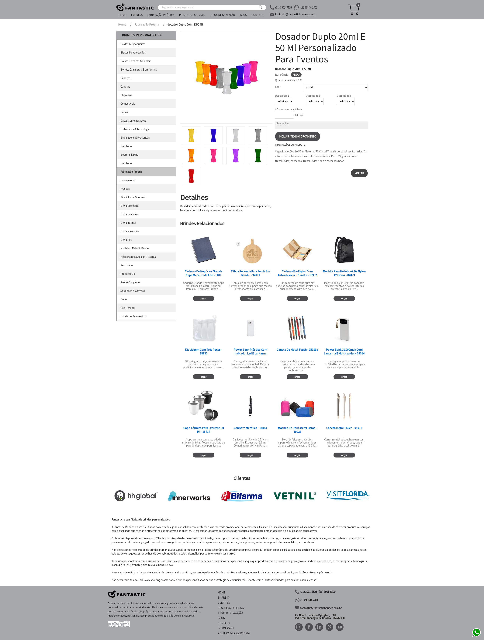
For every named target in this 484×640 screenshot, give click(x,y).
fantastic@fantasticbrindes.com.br (321, 608)
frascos (125, 188)
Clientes (224, 602)
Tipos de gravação (222, 15)
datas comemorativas (133, 120)
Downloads (226, 628)
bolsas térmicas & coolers (135, 61)
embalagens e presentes (135, 137)
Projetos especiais (192, 15)
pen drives (126, 265)
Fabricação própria (160, 15)
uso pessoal (127, 308)
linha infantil (128, 222)
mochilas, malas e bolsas (134, 248)
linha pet (126, 240)
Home (122, 15)
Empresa (137, 15)
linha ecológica (129, 205)
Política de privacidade (234, 633)
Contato (258, 15)
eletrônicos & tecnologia (135, 129)
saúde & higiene (130, 282)
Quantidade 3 (344, 96)
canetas (125, 86)
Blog (243, 15)
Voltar (359, 173)
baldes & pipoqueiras (132, 44)
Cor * (278, 87)
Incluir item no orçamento (297, 136)
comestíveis (127, 103)
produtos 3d (127, 274)
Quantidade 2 (313, 96)
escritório (126, 146)
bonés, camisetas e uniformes (138, 69)
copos (124, 112)
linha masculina (129, 231)
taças (123, 299)
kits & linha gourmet (132, 197)
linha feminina (129, 214)
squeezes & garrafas (132, 291)
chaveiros (126, 95)
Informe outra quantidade (288, 109)
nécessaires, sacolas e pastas (138, 257)
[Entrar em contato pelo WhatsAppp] (476, 636)
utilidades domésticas (133, 316)
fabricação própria (131, 171)
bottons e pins (129, 154)
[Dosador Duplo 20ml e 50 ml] (226, 77)
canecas (125, 78)
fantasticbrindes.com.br (295, 14)
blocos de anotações (133, 52)
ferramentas (128, 180)
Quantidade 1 (282, 96)
